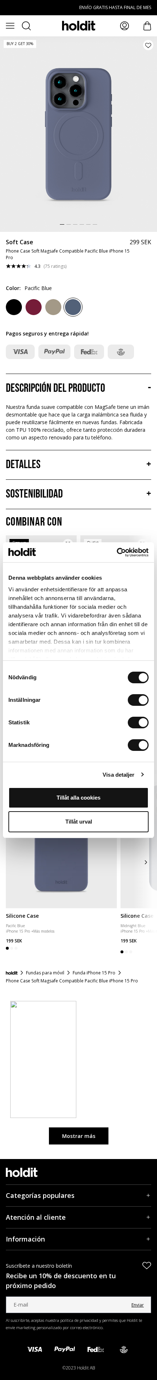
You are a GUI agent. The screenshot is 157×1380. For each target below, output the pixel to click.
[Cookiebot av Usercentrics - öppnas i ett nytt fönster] (117, 552)
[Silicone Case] (61, 839)
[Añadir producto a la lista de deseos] (148, 45)
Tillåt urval (78, 821)
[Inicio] (12, 973)
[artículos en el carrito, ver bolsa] (147, 26)
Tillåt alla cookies (78, 797)
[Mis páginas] (124, 25)
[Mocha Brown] (53, 307)
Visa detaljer (118, 775)
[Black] (14, 307)
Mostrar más (78, 1135)
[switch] (138, 700)
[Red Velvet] (34, 307)
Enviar (137, 1305)
